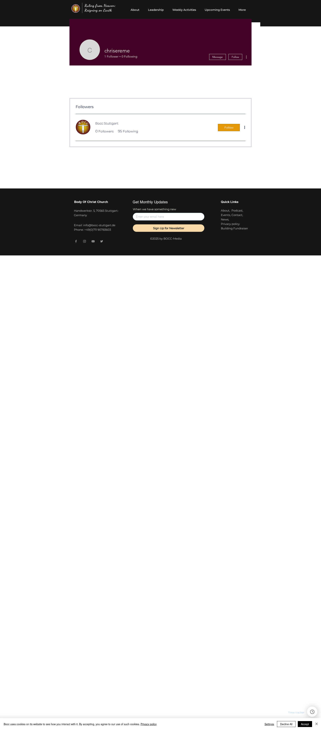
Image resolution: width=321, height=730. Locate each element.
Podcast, (238, 210)
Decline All (286, 724)
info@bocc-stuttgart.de (99, 225)
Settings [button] (269, 724)
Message (217, 57)
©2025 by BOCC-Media (166, 238)
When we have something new (154, 209)
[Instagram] (84, 241)
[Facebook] (76, 241)
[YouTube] (93, 241)
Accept (305, 724)
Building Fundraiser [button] (234, 228)
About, (226, 210)
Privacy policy (231, 224)
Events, (226, 215)
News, (225, 219)
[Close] (316, 724)
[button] (296, 712)
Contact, (237, 215)
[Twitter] (101, 241)
